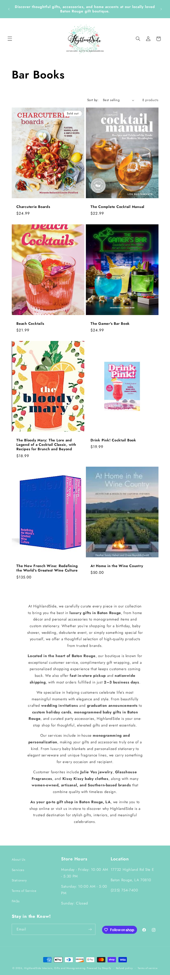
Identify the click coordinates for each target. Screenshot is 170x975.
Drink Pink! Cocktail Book (113, 440)
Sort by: (92, 100)
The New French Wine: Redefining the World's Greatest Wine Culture (47, 568)
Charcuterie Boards (33, 207)
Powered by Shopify (99, 968)
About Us (18, 859)
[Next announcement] (161, 9)
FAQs (16, 901)
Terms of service (148, 968)
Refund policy (124, 968)
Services (18, 869)
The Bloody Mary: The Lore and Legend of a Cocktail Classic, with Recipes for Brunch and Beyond (46, 445)
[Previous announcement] (9, 9)
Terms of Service (24, 890)
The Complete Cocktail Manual (117, 207)
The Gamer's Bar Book (110, 323)
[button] (10, 39)
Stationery (19, 880)
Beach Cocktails (30, 323)
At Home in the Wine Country (117, 566)
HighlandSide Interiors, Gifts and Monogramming (55, 968)
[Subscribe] (90, 929)
